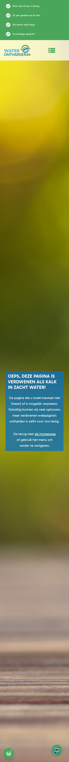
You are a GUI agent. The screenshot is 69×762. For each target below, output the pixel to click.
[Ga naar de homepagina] (17, 50)
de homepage (45, 434)
